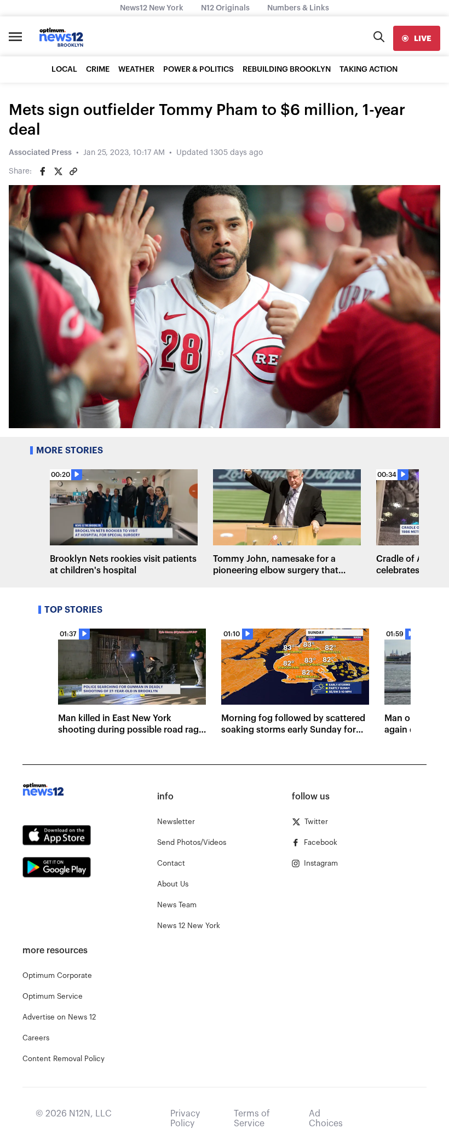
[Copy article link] (73, 171)
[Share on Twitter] (58, 171)
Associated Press (40, 153)
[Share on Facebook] (42, 171)
